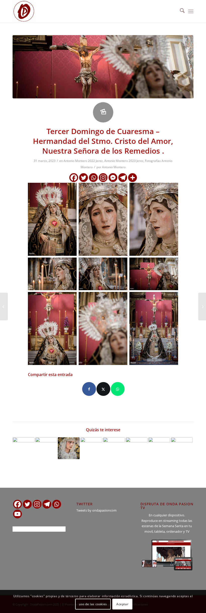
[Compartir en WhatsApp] (118, 389)
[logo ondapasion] (24, 11)
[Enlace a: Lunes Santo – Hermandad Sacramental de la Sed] (182, 448)
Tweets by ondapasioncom (96, 510)
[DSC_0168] (103, 66)
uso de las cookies (93, 604)
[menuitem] (180, 11)
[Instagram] (103, 177)
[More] (132, 177)
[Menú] (190, 11)
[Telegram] (122, 177)
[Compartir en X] (103, 389)
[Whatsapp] (93, 177)
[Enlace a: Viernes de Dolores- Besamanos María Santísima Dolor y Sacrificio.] (91, 448)
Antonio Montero (114, 167)
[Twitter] (83, 177)
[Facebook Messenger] (113, 177)
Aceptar (122, 604)
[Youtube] (17, 514)
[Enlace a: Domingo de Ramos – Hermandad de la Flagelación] (23, 448)
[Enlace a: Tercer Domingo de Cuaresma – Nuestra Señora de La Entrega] (46, 448)
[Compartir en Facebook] (89, 389)
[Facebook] (73, 177)
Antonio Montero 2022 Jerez (83, 161)
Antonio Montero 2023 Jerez (123, 161)
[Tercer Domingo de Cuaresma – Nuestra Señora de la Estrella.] (4, 306)
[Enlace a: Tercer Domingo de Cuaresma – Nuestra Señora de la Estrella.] (69, 448)
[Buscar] (180, 11)
